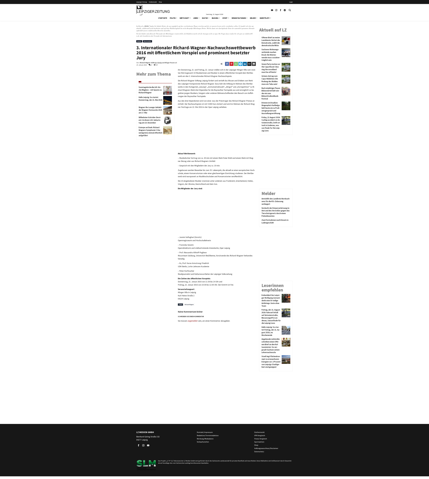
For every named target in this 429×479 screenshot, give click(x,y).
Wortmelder (147, 41)
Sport (224, 18)
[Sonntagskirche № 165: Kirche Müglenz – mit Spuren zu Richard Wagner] (167, 90)
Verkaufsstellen (203, 442)
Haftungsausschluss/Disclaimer (266, 448)
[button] (176, 17)
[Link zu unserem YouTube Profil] (272, 10)
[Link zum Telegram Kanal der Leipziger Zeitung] (285, 10)
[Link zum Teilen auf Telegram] (240, 64)
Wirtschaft (184, 18)
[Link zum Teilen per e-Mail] (249, 64)
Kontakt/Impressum (205, 432)
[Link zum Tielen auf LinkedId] (245, 64)
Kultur (205, 18)
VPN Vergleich (259, 435)
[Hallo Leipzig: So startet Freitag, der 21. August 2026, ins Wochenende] (285, 331)
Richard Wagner (189, 304)
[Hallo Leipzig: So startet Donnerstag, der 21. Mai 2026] (167, 100)
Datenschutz (259, 451)
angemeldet (193, 321)
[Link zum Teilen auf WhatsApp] (236, 64)
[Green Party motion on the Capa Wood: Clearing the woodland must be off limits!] (285, 68)
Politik (173, 18)
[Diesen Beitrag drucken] (254, 64)
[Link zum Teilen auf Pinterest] (231, 64)
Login (291, 2)
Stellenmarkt (153, 2)
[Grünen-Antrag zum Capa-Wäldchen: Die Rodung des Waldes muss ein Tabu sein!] (285, 80)
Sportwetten (259, 442)
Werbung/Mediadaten (205, 439)
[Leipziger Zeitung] (152, 10)
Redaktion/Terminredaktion (208, 435)
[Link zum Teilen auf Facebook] (227, 64)
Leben (195, 18)
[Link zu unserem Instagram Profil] (276, 10)
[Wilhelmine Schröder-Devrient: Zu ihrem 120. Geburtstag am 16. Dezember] (167, 120)
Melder (253, 18)
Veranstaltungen (239, 18)
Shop (160, 2)
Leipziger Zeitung (141, 2)
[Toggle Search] (290, 10)
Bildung (215, 18)
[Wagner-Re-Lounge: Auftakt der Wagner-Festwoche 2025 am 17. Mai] (167, 110)
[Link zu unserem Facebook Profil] (280, 10)
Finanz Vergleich (260, 439)
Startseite (162, 18)
